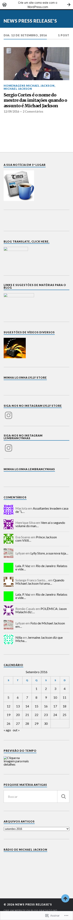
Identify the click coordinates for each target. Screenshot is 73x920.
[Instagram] (8, 413)
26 (8, 723)
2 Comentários (33, 111)
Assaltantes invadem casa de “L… (41, 509)
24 (55, 715)
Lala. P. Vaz (22, 566)
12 (8, 706)
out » (16, 730)
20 (18, 715)
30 (46, 723)
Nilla (18, 637)
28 (27, 723)
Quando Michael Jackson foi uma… (39, 581)
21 (27, 715)
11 (64, 697)
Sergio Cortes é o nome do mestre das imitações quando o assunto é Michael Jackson (35, 100)
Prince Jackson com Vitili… (36, 538)
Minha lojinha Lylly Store (25, 377)
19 (8, 715)
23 (46, 715)
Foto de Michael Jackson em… (40, 624)
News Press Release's (30, 21)
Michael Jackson (18, 88)
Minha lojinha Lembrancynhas (29, 469)
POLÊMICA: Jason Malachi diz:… (41, 610)
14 (27, 706)
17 (55, 706)
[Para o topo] (65, 898)
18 (64, 706)
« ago (7, 730)
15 (36, 706)
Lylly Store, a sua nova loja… (49, 553)
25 (64, 715)
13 (18, 706)
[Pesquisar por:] (36, 796)
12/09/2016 (11, 111)
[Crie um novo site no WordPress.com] (36, 4)
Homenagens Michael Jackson (29, 85)
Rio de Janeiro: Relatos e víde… (41, 567)
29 (36, 723)
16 (46, 706)
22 (36, 715)
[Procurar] (63, 796)
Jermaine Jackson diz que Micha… (39, 639)
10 (55, 697)
